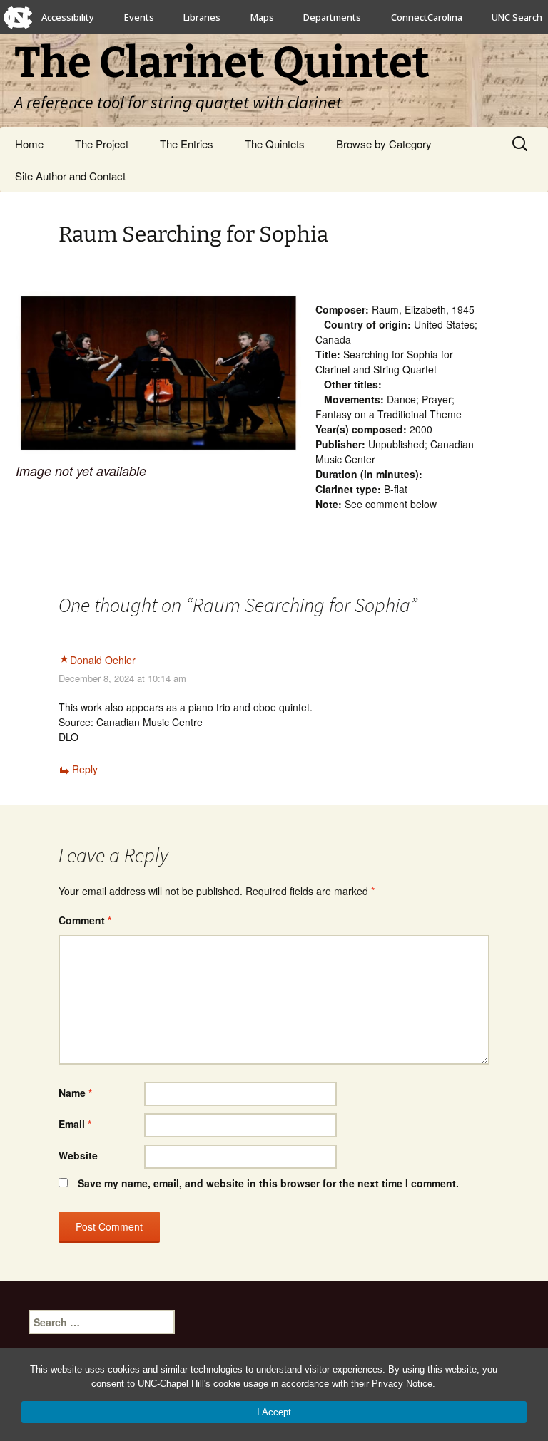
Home (29, 143)
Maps (262, 17)
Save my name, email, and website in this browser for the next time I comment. (268, 1183)
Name (75, 1092)
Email (75, 1124)
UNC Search (517, 17)
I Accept (274, 1412)
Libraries (201, 17)
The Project (101, 143)
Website (78, 1155)
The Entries (186, 143)
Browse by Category (384, 143)
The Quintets (275, 143)
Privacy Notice (402, 1383)
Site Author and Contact (70, 175)
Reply (85, 769)
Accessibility (67, 17)
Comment (85, 920)
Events (139, 17)
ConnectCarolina (426, 17)
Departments (332, 17)
